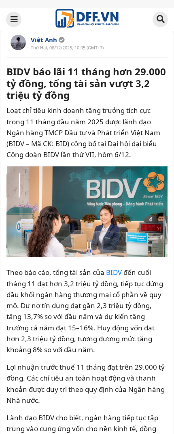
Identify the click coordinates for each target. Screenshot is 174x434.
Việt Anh (44, 40)
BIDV (114, 272)
